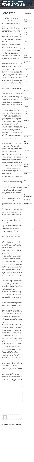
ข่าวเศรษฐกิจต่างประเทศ (26, 99)
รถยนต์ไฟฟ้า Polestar (26, 134)
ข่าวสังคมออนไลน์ (26, 88)
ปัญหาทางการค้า (25, 118)
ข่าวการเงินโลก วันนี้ (26, 83)
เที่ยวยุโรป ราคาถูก (26, 166)
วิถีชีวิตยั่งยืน (25, 141)
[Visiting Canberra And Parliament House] (33, 231)
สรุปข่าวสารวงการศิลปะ (26, 148)
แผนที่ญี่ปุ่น (25, 180)
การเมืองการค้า (25, 76)
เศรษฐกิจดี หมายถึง (26, 171)
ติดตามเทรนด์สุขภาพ (26, 111)
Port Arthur (25, 48)
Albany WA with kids (26, 15)
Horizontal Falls (25, 28)
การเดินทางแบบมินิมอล (26, 74)
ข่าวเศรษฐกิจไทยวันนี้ (26, 106)
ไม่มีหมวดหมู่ (25, 189)
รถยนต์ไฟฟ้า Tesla (26, 136)
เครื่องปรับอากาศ (25, 159)
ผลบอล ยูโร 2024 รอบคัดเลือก (27, 120)
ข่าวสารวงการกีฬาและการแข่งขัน (27, 92)
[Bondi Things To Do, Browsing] (1, 231)
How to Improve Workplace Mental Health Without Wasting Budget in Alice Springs (5, 424)
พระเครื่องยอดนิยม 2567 (26, 122)
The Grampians (25, 55)
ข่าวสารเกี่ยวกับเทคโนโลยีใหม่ (27, 97)
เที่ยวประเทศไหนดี (26, 164)
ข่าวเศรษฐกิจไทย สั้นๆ (26, 104)
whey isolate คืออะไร (26, 67)
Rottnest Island (25, 50)
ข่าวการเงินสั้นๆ (25, 81)
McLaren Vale (25, 41)
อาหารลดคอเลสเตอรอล (26, 155)
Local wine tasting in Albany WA (27, 39)
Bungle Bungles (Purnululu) (27, 21)
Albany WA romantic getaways (27, 11)
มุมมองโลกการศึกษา (26, 129)
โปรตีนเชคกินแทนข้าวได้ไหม (27, 185)
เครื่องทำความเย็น (26, 157)
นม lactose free (25, 113)
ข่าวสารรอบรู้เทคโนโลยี (26, 90)
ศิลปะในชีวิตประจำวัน (26, 143)
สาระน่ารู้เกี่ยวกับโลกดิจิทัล (26, 150)
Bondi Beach (25, 19)
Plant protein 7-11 (26, 46)
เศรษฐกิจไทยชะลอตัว (26, 178)
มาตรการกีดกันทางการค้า (26, 127)
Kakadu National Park (26, 32)
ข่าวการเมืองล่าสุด (26, 85)
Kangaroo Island (25, 34)
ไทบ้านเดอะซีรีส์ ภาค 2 (26, 187)
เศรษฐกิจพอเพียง (25, 173)
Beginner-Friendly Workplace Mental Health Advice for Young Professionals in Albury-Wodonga (28, 204)
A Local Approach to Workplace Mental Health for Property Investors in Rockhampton (11, 424)
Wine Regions (25, 69)
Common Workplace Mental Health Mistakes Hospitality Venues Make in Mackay (19, 424)
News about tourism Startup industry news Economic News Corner (14, 3)
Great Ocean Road (26, 26)
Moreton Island (25, 43)
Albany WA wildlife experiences (27, 13)
